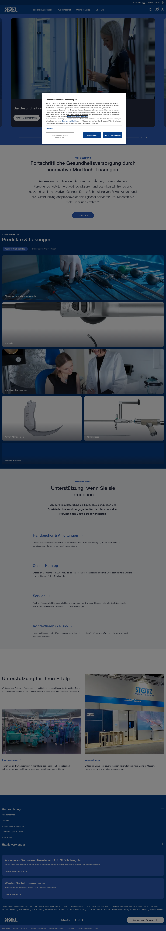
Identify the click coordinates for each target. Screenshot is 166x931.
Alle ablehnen (92, 135)
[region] (84, 118)
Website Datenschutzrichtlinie (77, 116)
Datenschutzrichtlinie (69, 121)
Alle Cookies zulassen (112, 135)
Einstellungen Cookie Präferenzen (60, 136)
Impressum (49, 128)
